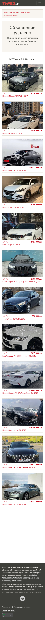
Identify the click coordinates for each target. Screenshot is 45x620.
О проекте (6, 607)
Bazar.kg (26, 578)
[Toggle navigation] (39, 3)
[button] (4, 78)
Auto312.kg (17, 578)
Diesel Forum (17, 580)
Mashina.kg (6, 580)
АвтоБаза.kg (7, 578)
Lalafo (34, 575)
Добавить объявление (21, 607)
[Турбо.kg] (10, 3)
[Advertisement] (22, 538)
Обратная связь (8, 611)
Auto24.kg (34, 578)
